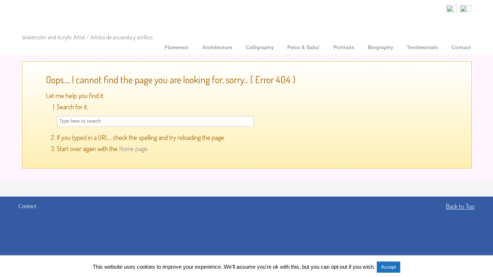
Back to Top (460, 206)
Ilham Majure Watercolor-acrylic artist (82, 17)
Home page (133, 149)
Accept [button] (388, 267)
